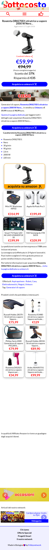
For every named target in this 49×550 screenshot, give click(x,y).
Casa (34, 281)
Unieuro (28, 284)
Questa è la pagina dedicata (13, 115)
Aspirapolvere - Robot (21, 281)
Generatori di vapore (15, 287)
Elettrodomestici (9, 284)
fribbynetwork (34, 545)
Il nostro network (24, 539)
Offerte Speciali (24, 533)
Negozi (21, 284)
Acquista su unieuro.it (23, 84)
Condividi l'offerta (23, 56)
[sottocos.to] (24, 9)
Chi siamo (24, 529)
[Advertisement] (24, 404)
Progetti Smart (24, 536)
